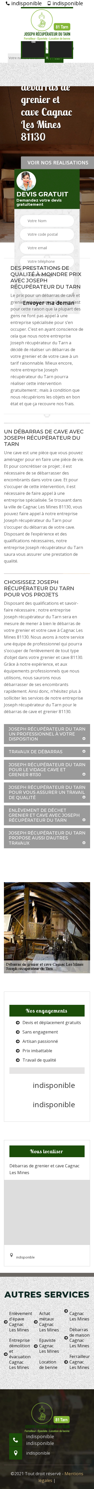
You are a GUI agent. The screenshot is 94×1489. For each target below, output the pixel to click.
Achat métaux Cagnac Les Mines (49, 1321)
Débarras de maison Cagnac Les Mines (79, 1338)
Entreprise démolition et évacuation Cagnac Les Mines (19, 1354)
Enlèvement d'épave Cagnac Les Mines (19, 1321)
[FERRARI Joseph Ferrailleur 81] (47, 24)
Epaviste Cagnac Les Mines (49, 1346)
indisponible (26, 3)
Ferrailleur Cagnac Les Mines (79, 1362)
